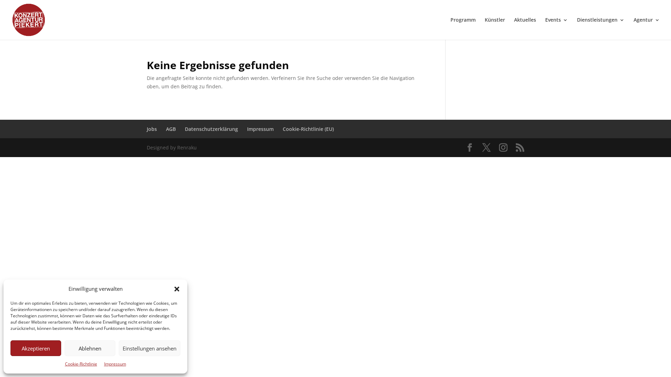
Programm (463, 20)
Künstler (495, 20)
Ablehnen (90, 348)
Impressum (115, 364)
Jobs (152, 129)
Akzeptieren (36, 348)
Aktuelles (525, 20)
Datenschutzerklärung (211, 129)
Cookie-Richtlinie (81, 364)
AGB (171, 129)
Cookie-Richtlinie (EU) (308, 129)
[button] (176, 289)
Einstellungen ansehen (149, 348)
